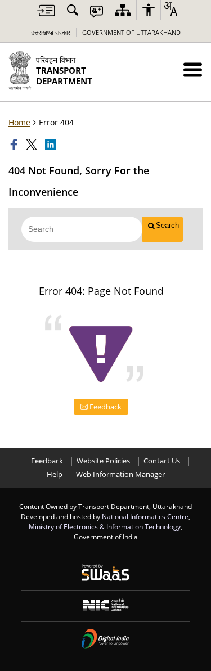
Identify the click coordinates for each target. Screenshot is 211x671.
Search (167, 225)
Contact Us (161, 461)
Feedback (105, 407)
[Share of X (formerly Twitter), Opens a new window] (32, 144)
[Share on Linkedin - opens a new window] (52, 144)
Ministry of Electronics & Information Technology (105, 526)
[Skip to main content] (46, 10)
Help (54, 474)
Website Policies (103, 461)
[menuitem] (72, 10)
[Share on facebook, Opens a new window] (15, 144)
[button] (193, 69)
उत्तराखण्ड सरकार (50, 32)
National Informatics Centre (145, 516)
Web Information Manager (120, 474)
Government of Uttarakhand (131, 32)
